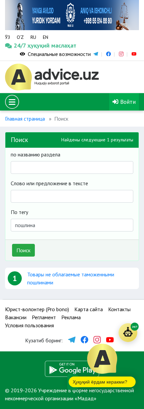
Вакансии (15, 317)
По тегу (19, 212)
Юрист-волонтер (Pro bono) (37, 309)
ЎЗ (7, 37)
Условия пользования (29, 325)
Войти (127, 102)
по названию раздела (35, 154)
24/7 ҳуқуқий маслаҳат (22, 45)
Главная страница (25, 118)
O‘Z (20, 37)
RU (33, 37)
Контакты (119, 309)
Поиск (23, 250)
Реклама (71, 317)
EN (45, 37)
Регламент (44, 317)
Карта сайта (88, 309)
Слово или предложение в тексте (49, 183)
